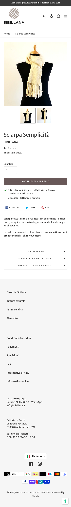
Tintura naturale (16, 301)
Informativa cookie (18, 381)
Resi (9, 364)
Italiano (37, 456)
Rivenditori (13, 318)
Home (7, 33)
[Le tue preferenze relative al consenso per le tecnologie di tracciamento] (65, 501)
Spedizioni (12, 355)
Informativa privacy (18, 372)
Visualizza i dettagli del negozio (24, 198)
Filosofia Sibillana (16, 292)
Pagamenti (13, 346)
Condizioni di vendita (19, 338)
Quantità (8, 164)
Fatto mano (35, 252)
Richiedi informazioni (35, 266)
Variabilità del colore (35, 258)
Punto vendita (15, 309)
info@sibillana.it (16, 405)
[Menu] (65, 16)
